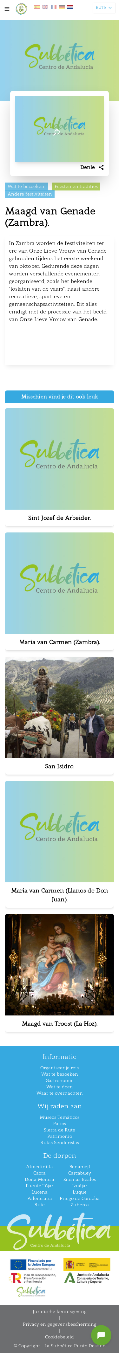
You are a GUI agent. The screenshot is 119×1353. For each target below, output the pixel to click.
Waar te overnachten (59, 1093)
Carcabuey (79, 1173)
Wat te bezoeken (59, 1074)
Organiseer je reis (59, 1068)
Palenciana (39, 1198)
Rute (39, 1205)
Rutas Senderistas (59, 1142)
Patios (59, 1123)
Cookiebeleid (59, 1337)
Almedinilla (39, 1166)
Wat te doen (59, 1087)
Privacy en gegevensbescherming (59, 1324)
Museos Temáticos (59, 1117)
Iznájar (79, 1186)
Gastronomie (60, 1080)
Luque (80, 1192)
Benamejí (79, 1166)
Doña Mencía (39, 1179)
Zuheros (80, 1205)
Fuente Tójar (39, 1186)
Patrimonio (59, 1136)
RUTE (101, 7)
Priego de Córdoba (80, 1198)
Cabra (39, 1173)
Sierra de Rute (59, 1130)
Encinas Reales (79, 1179)
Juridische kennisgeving (60, 1311)
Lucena (39, 1192)
